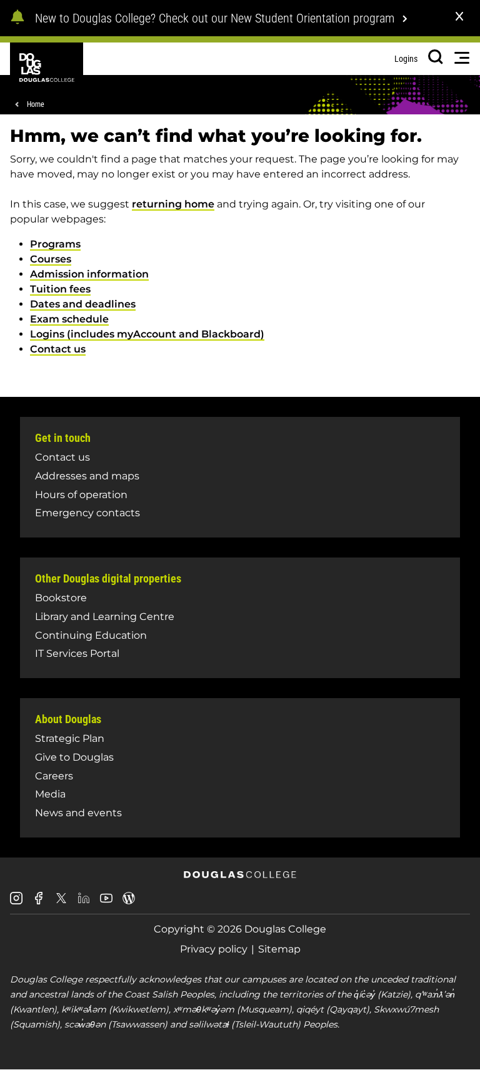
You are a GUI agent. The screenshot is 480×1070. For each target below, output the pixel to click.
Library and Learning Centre (104, 616)
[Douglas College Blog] (128, 903)
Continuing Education (91, 635)
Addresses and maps (87, 476)
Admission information (89, 274)
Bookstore (61, 598)
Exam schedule (69, 319)
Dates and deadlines (83, 304)
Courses (50, 259)
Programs (55, 244)
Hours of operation (81, 495)
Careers (54, 776)
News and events (78, 813)
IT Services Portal (77, 653)
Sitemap (279, 949)
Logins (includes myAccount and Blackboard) (147, 334)
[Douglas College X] (61, 901)
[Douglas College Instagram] (16, 903)
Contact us (58, 349)
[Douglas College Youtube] (106, 903)
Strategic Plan (69, 738)
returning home (173, 204)
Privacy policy (214, 949)
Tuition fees (60, 289)
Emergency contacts (87, 513)
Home (35, 104)
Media (50, 794)
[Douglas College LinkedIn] (84, 903)
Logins (406, 59)
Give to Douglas (74, 757)
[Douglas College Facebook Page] (38, 903)
